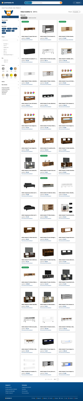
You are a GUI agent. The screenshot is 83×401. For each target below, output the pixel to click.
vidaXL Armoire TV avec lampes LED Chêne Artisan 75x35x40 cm (67, 125)
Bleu (11, 71)
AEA (5, 52)
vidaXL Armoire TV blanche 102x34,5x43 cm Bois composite (48, 326)
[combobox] (43, 2)
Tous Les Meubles (8, 7)
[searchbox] (10, 40)
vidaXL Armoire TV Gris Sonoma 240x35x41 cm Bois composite (67, 103)
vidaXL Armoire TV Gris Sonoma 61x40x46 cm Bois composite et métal (48, 36)
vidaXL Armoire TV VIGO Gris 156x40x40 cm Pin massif (48, 192)
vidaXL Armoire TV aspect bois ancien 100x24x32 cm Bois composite (67, 237)
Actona (5, 49)
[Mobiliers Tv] (31, 2)
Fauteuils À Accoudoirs (6, 89)
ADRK (5, 51)
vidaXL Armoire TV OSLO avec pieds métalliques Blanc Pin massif (48, 58)
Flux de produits (25, 391)
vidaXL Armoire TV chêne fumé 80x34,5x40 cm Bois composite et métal (67, 170)
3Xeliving (6, 47)
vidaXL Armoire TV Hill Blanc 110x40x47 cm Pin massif (29, 349)
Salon (14, 7)
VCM (5, 45)
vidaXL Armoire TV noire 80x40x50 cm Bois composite (67, 215)
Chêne (15, 71)
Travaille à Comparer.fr (9, 393)
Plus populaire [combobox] (75, 11)
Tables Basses (4, 92)
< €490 (6, 60)
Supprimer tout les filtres (32, 17)
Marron (15, 77)
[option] (4, 22)
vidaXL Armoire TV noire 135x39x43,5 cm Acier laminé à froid (48, 282)
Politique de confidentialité (10, 391)
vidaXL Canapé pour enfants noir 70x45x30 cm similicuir (29, 192)
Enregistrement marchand (26, 387)
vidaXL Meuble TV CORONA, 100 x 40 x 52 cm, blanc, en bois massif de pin (67, 58)
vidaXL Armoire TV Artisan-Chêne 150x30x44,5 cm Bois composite (48, 125)
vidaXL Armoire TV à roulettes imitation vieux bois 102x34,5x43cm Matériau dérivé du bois (48, 148)
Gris (7, 77)
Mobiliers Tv (18, 7)
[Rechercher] (61, 3)
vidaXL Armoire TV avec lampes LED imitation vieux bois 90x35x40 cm (29, 125)
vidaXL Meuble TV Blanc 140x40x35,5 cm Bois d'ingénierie (29, 81)
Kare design (6, 43)
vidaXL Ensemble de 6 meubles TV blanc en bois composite (29, 371)
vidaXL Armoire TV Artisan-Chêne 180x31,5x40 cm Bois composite (29, 282)
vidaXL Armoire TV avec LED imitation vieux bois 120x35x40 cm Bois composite (29, 103)
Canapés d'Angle (5, 90)
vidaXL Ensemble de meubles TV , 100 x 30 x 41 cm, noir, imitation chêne (29, 58)
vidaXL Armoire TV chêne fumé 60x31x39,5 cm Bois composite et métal (48, 259)
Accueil (3, 7)
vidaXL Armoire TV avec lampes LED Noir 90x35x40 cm (48, 349)
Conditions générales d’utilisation (11, 389)
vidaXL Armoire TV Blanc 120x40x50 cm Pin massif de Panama (48, 81)
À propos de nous (8, 387)
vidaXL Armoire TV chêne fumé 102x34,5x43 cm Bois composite (29, 237)
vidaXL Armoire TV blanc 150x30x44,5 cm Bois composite (67, 192)
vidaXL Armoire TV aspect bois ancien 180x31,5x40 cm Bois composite (29, 36)
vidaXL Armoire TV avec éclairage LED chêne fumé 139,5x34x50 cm (48, 237)
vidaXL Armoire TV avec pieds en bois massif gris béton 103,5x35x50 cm (48, 371)
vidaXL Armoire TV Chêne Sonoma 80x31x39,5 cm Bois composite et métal (48, 304)
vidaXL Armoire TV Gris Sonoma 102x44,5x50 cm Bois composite (67, 304)
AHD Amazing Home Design (8, 54)
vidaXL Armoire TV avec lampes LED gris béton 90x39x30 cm (67, 371)
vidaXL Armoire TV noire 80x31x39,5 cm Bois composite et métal (67, 282)
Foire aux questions (25, 393)
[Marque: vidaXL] (26, 17)
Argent (3, 71)
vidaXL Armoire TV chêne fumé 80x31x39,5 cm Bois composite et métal (67, 148)
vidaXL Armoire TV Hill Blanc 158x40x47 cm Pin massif (67, 326)
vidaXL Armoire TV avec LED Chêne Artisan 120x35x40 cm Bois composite (67, 81)
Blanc (7, 71)
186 (55, 379)
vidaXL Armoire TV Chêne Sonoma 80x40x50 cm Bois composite (48, 215)
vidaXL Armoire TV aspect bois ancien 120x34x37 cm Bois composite (48, 170)
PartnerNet (24, 389)
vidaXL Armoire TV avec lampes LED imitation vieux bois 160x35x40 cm (29, 148)
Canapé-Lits (4, 93)
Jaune (11, 77)
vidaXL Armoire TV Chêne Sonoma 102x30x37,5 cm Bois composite (67, 36)
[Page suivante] (58, 379)
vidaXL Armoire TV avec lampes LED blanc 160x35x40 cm (67, 349)
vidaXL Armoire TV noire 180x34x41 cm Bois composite (48, 103)
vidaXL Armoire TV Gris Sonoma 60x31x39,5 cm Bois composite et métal (29, 170)
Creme (3, 77)
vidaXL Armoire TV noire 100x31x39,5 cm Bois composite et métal (29, 259)
